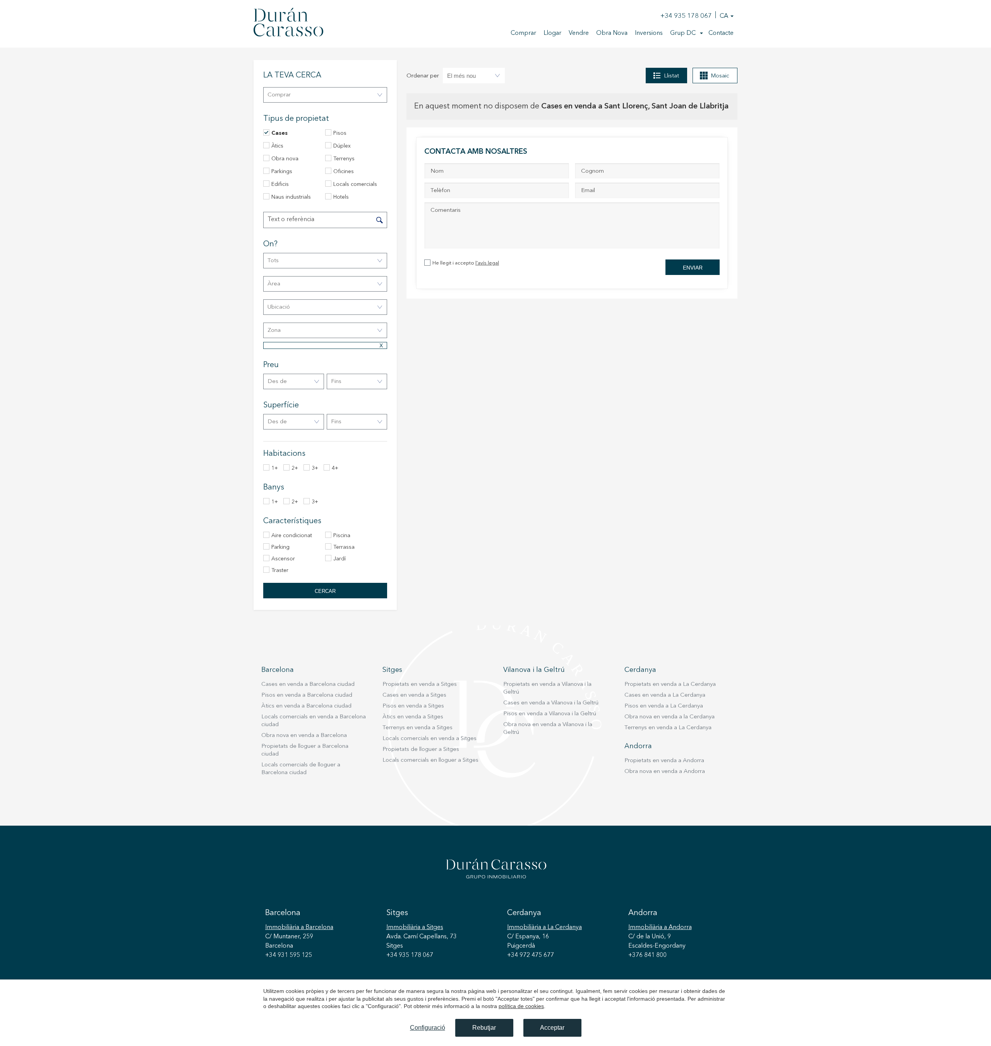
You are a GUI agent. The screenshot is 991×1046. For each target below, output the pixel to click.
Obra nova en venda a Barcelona (304, 736)
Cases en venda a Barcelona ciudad (308, 684)
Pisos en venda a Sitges (413, 706)
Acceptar (552, 1027)
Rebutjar (484, 1027)
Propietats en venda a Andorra (664, 761)
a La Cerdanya (544, 927)
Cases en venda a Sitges (414, 695)
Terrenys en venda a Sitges (417, 728)
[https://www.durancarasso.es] (288, 24)
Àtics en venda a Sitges (412, 717)
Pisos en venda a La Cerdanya (663, 706)
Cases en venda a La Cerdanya (664, 695)
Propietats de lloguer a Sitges (420, 749)
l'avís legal (487, 263)
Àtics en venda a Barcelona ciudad (306, 706)
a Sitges (414, 927)
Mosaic (720, 76)
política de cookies (521, 1006)
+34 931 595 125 (288, 955)
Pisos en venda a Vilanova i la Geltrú (549, 714)
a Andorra (660, 927)
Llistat (671, 76)
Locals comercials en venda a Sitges (429, 739)
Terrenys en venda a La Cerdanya (668, 728)
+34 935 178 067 (686, 16)
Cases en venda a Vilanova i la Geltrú (550, 703)
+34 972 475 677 (530, 955)
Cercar (325, 591)
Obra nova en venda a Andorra (664, 772)
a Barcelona (299, 927)
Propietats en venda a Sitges (419, 684)
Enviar (693, 268)
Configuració (427, 1027)
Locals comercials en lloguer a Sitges (430, 760)
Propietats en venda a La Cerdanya (670, 684)
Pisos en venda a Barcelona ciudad (306, 695)
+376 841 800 (647, 955)
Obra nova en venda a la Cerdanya (669, 717)
